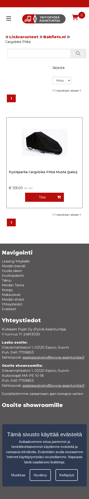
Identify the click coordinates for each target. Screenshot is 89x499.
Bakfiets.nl (54, 37)
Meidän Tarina (13, 285)
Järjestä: (58, 68)
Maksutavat (11, 295)
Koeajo (7, 290)
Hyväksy (40, 475)
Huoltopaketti (13, 276)
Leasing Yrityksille (16, 261)
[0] (75, 17)
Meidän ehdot (13, 299)
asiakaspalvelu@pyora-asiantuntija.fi (53, 385)
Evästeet (9, 309)
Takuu (6, 280)
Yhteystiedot (12, 304)
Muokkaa (18, 475)
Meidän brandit (14, 266)
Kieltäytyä (66, 475)
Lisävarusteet (23, 37)
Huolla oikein (12, 271)
